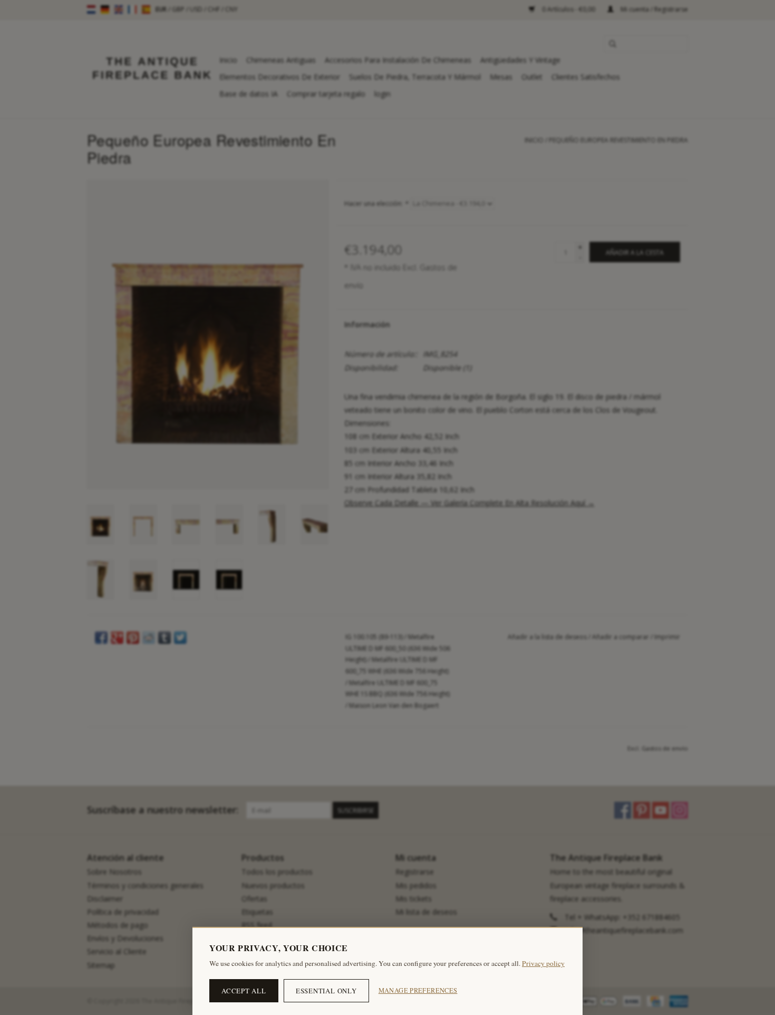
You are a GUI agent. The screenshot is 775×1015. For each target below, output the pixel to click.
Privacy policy (543, 963)
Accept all (243, 990)
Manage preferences (418, 990)
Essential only (326, 990)
